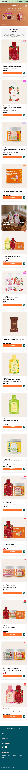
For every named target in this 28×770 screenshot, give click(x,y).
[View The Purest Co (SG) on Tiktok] (6, 747)
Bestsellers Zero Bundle (10, 297)
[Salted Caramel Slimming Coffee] (14, 324)
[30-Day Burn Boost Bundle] (14, 242)
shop (2, 733)
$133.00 (5, 383)
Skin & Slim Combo (9, 585)
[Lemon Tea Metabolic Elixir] (14, 364)
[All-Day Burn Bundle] (14, 612)
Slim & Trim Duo (8, 503)
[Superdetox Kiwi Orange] (14, 405)
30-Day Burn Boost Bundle (11, 256)
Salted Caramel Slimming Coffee (13, 339)
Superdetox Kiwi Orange (11, 420)
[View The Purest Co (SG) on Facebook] (9, 747)
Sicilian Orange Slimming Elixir (12, 66)
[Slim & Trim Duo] (14, 487)
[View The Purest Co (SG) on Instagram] (2, 747)
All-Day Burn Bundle (9, 627)
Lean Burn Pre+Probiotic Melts (12, 191)
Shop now (12, 73)
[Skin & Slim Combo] (14, 570)
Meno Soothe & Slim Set (10, 668)
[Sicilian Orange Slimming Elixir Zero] (14, 92)
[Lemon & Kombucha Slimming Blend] (14, 445)
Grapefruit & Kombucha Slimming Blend (14, 149)
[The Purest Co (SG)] (14, 5)
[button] (3, 65)
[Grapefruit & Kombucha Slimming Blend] (14, 134)
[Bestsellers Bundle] (14, 695)
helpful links (4, 738)
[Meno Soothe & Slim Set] (14, 653)
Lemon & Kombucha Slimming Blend (12, 461)
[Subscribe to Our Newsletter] (24, 762)
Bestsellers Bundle (9, 710)
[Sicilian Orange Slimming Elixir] (14, 51)
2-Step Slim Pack (8, 544)
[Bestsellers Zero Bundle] (14, 282)
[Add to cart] (24, 73)
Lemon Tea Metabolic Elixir (11, 379)
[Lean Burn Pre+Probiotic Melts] (14, 176)
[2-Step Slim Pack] (14, 529)
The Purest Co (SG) (9, 767)
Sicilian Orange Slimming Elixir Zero (12, 107)
